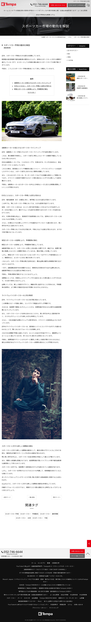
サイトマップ (53, 608)
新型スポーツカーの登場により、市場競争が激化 (31, 89)
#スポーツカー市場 (12, 514)
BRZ (68, 54)
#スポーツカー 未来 (23, 518)
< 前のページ (6, 497)
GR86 (69, 57)
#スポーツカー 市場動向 (29, 514)
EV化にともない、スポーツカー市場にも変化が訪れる (32, 86)
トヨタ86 (70, 60)
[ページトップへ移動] (88, 553)
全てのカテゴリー (72, 50)
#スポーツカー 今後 (40, 518)
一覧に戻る (32, 497)
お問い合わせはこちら (58, 5)
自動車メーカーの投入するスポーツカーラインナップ (32, 83)
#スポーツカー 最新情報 (49, 514)
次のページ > (56, 497)
